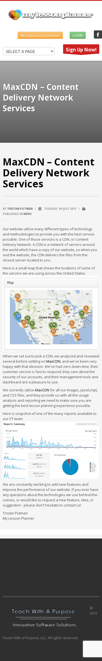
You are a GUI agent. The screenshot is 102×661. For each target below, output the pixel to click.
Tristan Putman (20, 209)
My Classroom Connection (40, 35)
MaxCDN (53, 361)
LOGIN (78, 35)
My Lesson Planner (98, 34)
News (27, 214)
